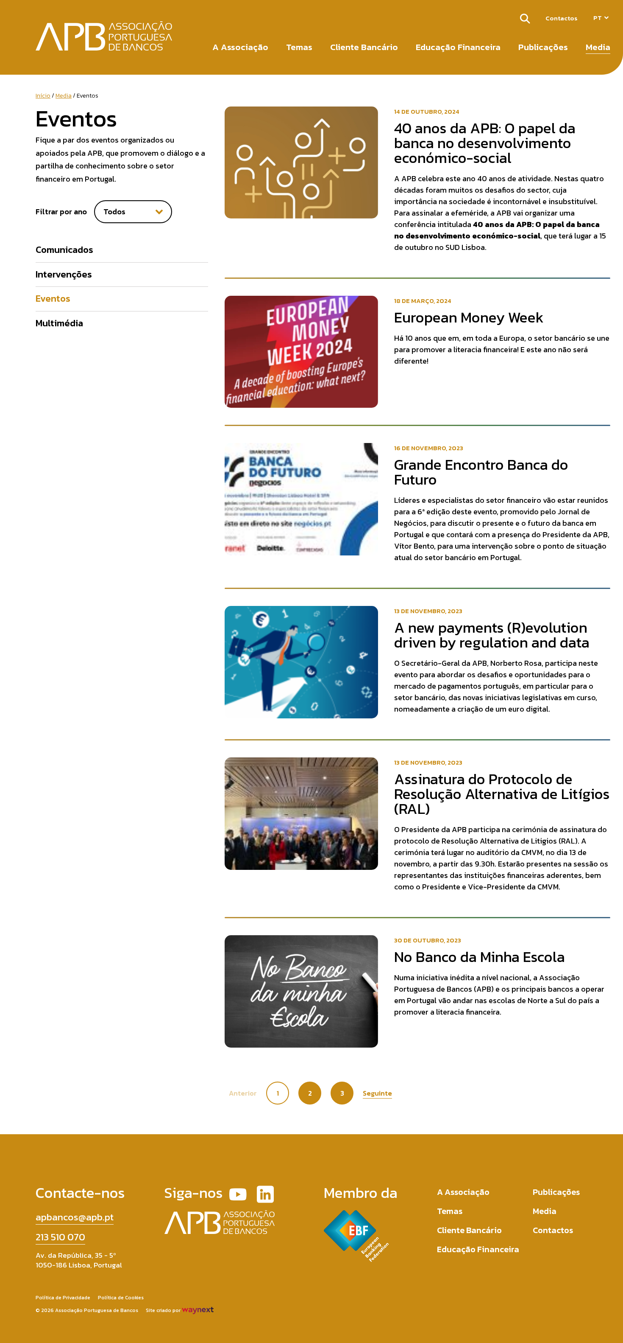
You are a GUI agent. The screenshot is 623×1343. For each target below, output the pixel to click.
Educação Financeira (458, 46)
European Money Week (469, 317)
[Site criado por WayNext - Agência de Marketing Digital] (198, 1310)
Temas (299, 46)
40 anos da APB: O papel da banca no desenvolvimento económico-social (485, 143)
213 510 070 (60, 1237)
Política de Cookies (121, 1297)
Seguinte (377, 1093)
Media (598, 46)
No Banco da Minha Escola (479, 956)
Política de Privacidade (63, 1297)
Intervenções (64, 274)
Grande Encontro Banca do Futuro (481, 472)
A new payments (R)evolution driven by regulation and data (492, 634)
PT (597, 17)
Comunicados (64, 250)
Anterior (243, 1093)
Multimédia (59, 323)
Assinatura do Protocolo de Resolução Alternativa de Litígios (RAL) (502, 794)
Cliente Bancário (364, 46)
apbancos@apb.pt (75, 1217)
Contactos (561, 18)
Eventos (53, 299)
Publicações (543, 46)
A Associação (240, 46)
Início (43, 95)
